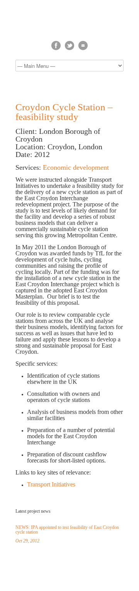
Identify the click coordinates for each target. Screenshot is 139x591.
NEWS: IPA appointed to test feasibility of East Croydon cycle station (67, 530)
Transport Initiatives (51, 484)
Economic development (76, 167)
